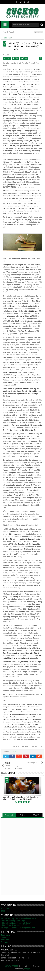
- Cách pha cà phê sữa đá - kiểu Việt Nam (18, 918)
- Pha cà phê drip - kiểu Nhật (13, 921)
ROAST (36, 815)
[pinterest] (24, 2)
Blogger (27, 969)
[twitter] (20, 2)
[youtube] (28, 2)
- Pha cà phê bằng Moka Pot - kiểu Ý (16, 923)
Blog (3, 911)
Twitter (22, 815)
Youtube (4, 942)
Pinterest (5, 940)
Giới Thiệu (5, 908)
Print (16, 58)
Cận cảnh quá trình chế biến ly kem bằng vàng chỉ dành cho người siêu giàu (21, 798)
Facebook (9, 815)
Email (25, 58)
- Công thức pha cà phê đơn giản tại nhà (18, 927)
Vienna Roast (8, 32)
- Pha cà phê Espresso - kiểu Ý (14, 925)
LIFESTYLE (13, 752)
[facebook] (16, 2)
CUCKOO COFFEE (11, 966)
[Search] (42, 25)
